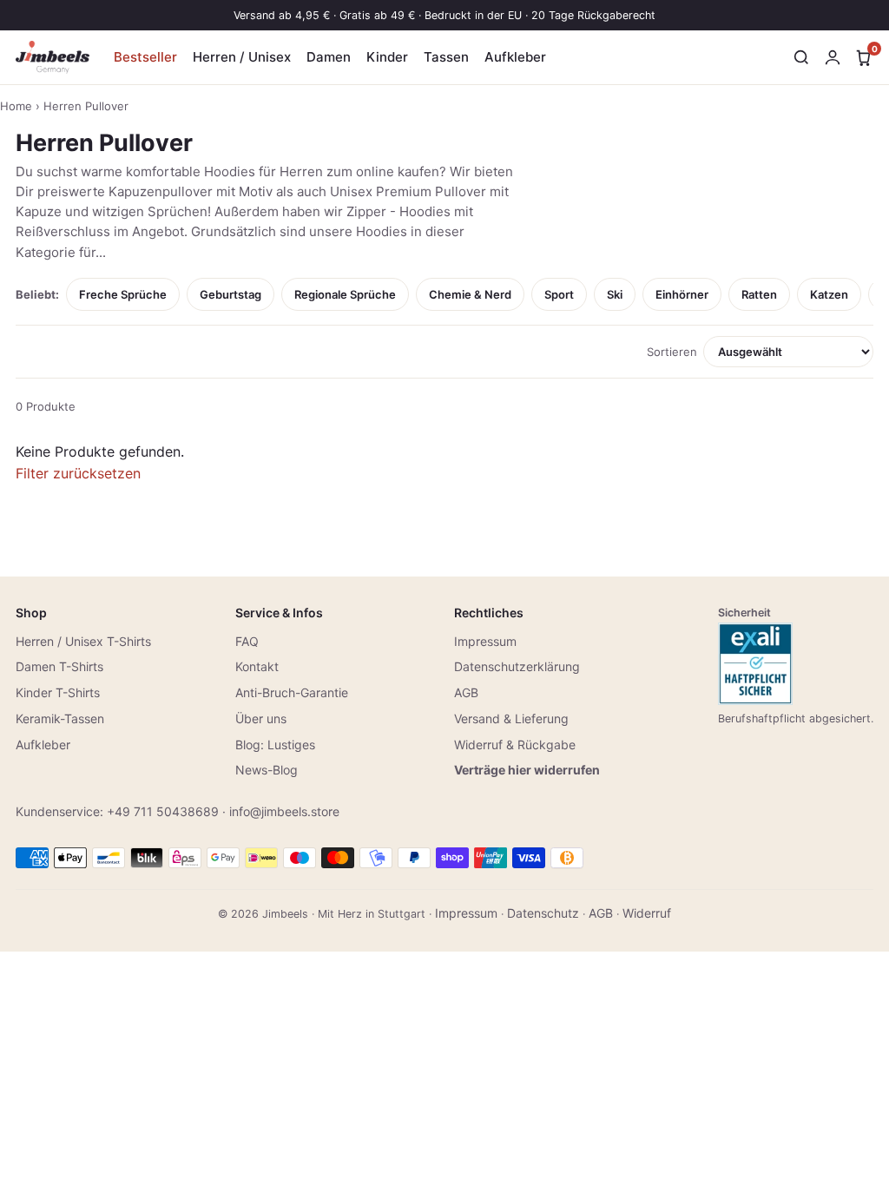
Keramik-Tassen (60, 718)
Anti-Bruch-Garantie (291, 692)
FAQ (247, 641)
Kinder (387, 57)
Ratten (759, 294)
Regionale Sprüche (345, 294)
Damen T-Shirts (59, 666)
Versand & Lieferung (511, 718)
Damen (328, 57)
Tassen (446, 57)
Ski (614, 294)
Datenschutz (543, 913)
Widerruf (646, 913)
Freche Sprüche (123, 294)
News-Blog (266, 769)
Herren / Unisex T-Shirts (83, 641)
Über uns (260, 718)
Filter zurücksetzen (78, 473)
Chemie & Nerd (470, 294)
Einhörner (681, 294)
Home (16, 106)
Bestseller (145, 57)
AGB (466, 692)
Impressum (485, 641)
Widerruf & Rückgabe (515, 744)
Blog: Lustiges (275, 744)
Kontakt (257, 666)
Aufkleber (515, 57)
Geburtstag (230, 294)
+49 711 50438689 (163, 811)
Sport (559, 294)
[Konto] (832, 57)
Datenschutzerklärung (517, 666)
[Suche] (801, 57)
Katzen (829, 294)
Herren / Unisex (242, 57)
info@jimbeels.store (284, 811)
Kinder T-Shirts (58, 692)
